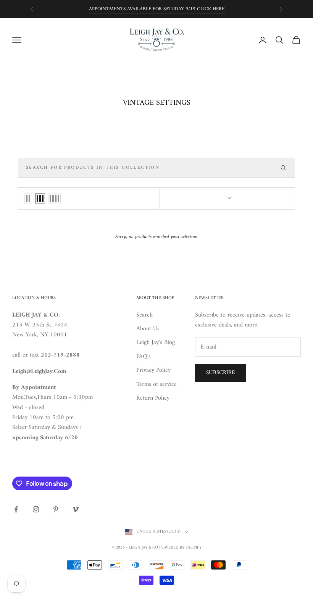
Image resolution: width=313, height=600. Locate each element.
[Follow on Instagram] (36, 509)
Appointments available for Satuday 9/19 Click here (156, 9)
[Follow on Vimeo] (75, 509)
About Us (148, 328)
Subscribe (220, 373)
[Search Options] (286, 168)
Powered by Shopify (180, 547)
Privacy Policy (153, 370)
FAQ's (143, 356)
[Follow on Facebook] (16, 509)
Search (144, 315)
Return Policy (152, 398)
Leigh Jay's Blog (155, 342)
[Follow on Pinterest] (56, 509)
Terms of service (156, 384)
